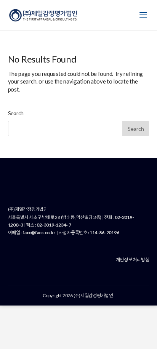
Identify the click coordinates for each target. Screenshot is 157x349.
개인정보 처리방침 (132, 259)
